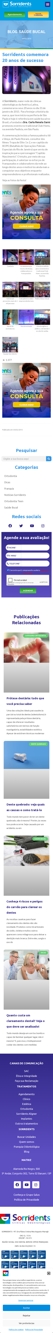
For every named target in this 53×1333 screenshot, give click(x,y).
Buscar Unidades (26, 1136)
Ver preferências (26, 1323)
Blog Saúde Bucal (26, 31)
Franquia (9, 488)
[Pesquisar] (48, 458)
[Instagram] (42, 525)
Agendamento (27, 1094)
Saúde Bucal (11, 507)
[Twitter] (21, 525)
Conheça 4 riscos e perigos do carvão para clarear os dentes (25, 907)
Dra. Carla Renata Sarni (36, 122)
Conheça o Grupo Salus (27, 1194)
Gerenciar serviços (25, 1300)
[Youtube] (31, 525)
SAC (26, 1071)
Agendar (28, 590)
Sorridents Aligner (26, 1113)
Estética (26, 1104)
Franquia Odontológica (26, 1146)
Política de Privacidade (34, 1330)
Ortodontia (10, 476)
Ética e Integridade (26, 1075)
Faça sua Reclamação (26, 1080)
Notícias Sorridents (15, 494)
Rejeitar (26, 1315)
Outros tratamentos (26, 1123)
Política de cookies (16, 1330)
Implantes (26, 1118)
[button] (48, 1273)
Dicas (7, 482)
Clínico (26, 1099)
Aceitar (26, 1308)
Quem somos (26, 1141)
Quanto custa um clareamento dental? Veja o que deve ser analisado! (26, 1021)
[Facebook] (10, 525)
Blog (26, 1151)
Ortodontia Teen (13, 501)
